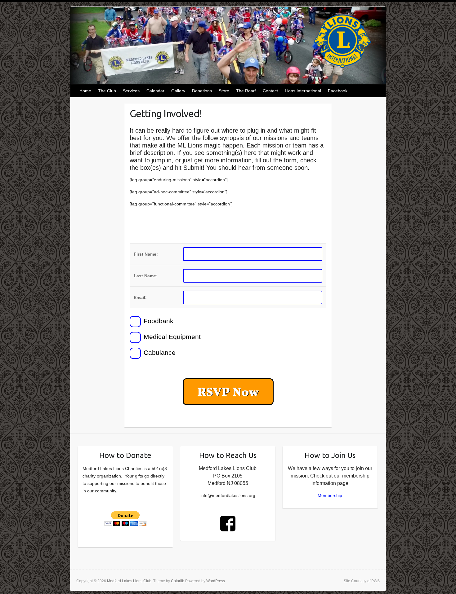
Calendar (155, 90)
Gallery (178, 90)
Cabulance (159, 352)
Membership (330, 495)
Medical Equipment (171, 336)
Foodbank (157, 320)
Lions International (303, 90)
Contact (270, 90)
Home (85, 90)
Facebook (337, 90)
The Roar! (246, 90)
